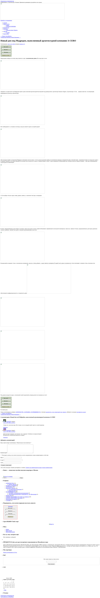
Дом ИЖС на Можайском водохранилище (18, 493)
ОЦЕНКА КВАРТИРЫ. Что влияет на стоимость (17, 496)
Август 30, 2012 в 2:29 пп (9, 431)
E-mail (2, 460)
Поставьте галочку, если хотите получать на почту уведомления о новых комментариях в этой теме (25, 455)
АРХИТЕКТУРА (20, 412)
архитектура (48, 412)
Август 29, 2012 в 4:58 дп (9, 422)
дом (53, 412)
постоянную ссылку (81, 412)
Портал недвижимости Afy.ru (10, 552)
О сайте (8, 32)
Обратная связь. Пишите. (12, 30)
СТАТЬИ (8, 500)
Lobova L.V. (22, 44)
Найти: (5, 477)
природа (64, 412)
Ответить (5, 427)
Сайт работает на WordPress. (7, 596)
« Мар (4, 590)
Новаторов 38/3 (12, 490)
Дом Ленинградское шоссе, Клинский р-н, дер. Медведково (22, 494)
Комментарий (4, 452)
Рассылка (10, 506)
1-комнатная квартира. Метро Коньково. (11, 37)
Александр (8, 421)
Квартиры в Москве (10, 488)
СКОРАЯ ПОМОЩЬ (11, 26)
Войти (7, 529)
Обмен (7, 25)
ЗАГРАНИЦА (27, 412)
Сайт (2, 462)
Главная (5, 22)
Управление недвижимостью (7, 1)
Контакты (5, 29)
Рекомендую (6, 27)
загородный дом (58, 412)
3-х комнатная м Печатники (15, 489)
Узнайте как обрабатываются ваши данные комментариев (39, 467)
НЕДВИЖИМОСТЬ (36, 412)
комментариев (10, 531)
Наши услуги (6, 24)
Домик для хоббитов (6, 36)
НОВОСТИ (8, 495)
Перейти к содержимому (6, 20)
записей (9, 530)
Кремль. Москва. (13, 484)
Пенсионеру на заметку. (11, 499)
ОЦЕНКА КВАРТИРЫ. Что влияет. (14, 498)
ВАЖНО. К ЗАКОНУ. (11, 485)
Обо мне (5, 31)
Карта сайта (6, 33)
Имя (2, 457)
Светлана (8, 430)
